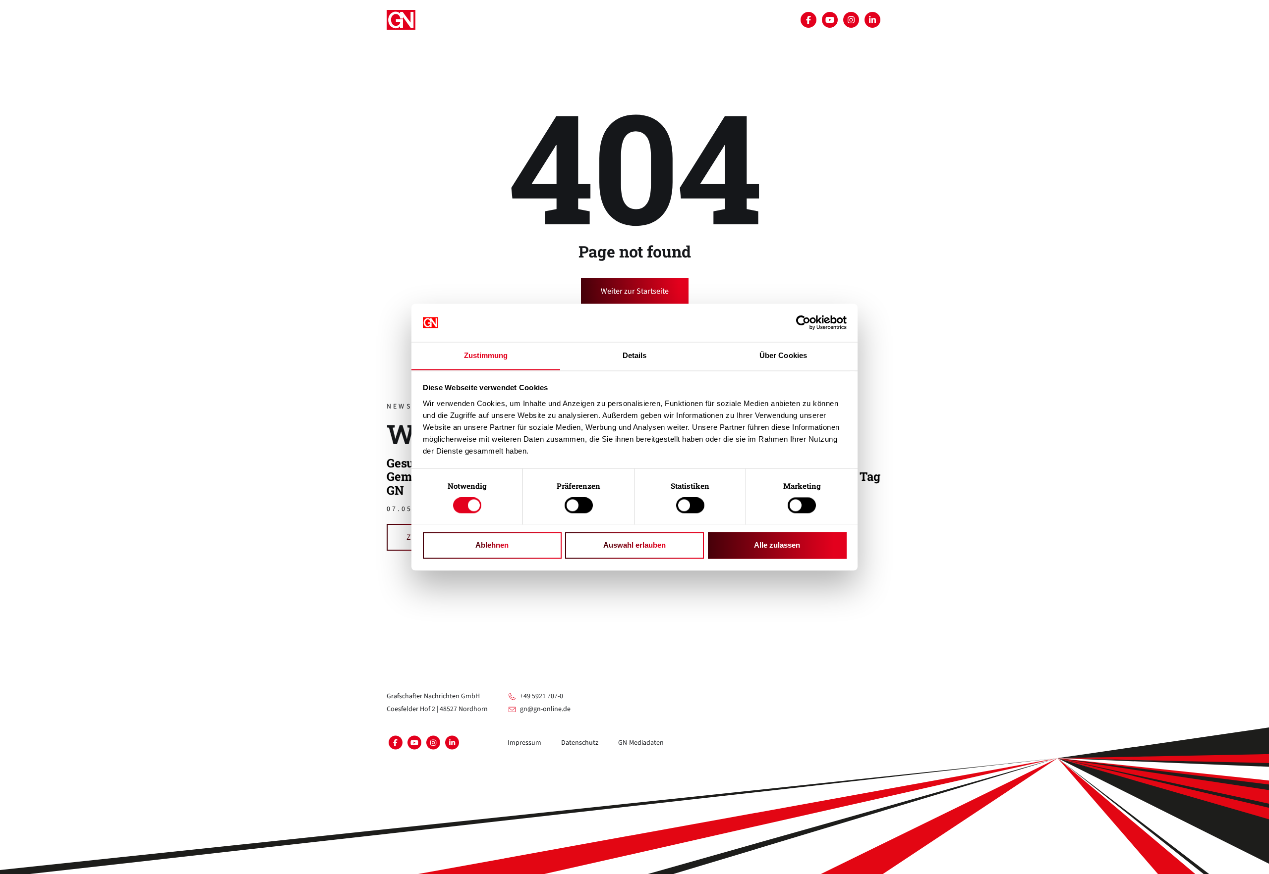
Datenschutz (579, 743)
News (587, 91)
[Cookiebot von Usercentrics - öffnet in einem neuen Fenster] (803, 322)
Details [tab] (635, 355)
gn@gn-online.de (545, 709)
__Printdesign (687, 43)
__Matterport (512, 43)
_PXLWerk (452, 43)
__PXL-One (543, 91)
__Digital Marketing (473, 91)
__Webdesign (621, 43)
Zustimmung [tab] (486, 355)
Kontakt (628, 91)
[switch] (579, 505)
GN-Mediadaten (641, 743)
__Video (568, 43)
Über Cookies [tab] (783, 355)
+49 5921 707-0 (541, 696)
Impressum (524, 743)
